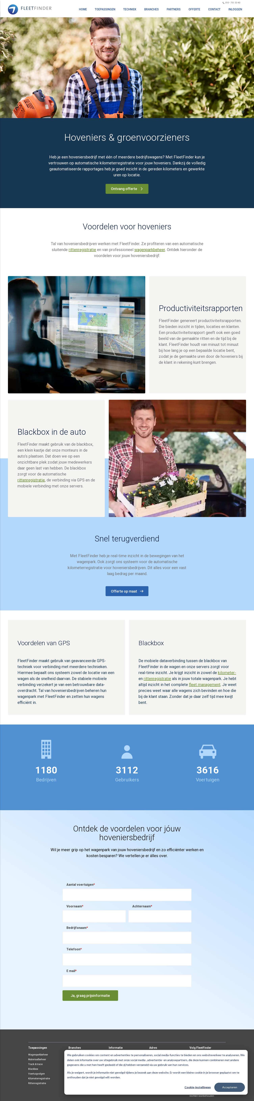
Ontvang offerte (124, 189)
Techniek (129, 9)
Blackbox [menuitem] (33, 1069)
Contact (214, 9)
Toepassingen (105, 9)
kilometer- (227, 672)
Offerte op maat (124, 591)
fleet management (204, 684)
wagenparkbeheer (149, 249)
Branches (151, 9)
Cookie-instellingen (198, 1087)
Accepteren (229, 1087)
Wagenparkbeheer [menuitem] (38, 1054)
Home (83, 9)
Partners (174, 9)
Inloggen (235, 9)
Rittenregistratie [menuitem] (37, 1083)
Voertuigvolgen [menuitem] (36, 1073)
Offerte (194, 9)
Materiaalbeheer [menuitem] (37, 1059)
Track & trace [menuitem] (35, 1064)
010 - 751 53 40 (232, 2)
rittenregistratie (82, 249)
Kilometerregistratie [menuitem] (39, 1078)
